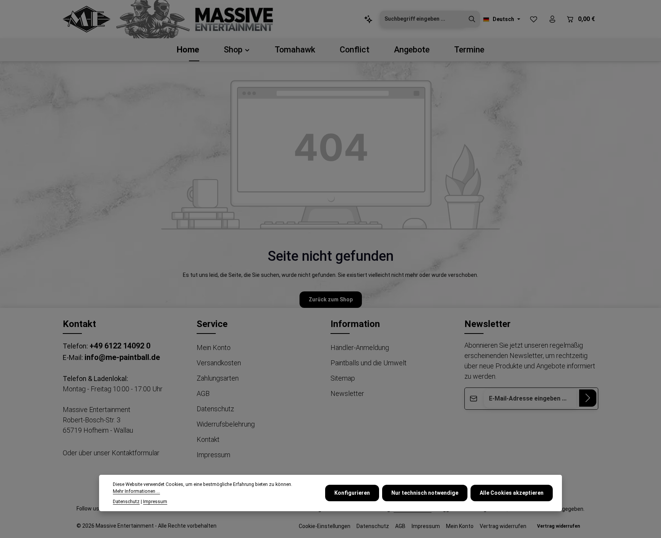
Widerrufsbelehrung (226, 424)
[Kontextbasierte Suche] (368, 19)
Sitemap (342, 378)
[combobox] (422, 19)
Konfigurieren (352, 493)
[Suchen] (472, 19)
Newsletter (347, 393)
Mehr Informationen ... (136, 491)
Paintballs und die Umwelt (368, 363)
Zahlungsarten (218, 378)
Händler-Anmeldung (359, 347)
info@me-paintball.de (122, 357)
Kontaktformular (136, 453)
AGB (203, 393)
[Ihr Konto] (552, 19)
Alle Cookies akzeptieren (512, 493)
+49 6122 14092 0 (120, 345)
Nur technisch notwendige (424, 493)
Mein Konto (214, 347)
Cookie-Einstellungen (324, 526)
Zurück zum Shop (331, 299)
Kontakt (208, 439)
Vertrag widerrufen (503, 526)
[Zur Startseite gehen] (87, 19)
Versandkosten (219, 363)
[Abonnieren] (587, 398)
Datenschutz (215, 409)
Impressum (213, 455)
